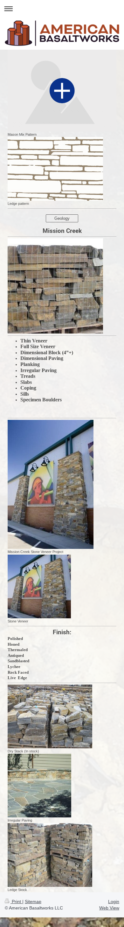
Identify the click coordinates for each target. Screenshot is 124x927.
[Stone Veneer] (39, 586)
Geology (62, 218)
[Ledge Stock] (50, 855)
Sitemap (33, 901)
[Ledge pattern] (55, 169)
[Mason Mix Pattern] (62, 91)
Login (113, 901)
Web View (109, 907)
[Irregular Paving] (39, 785)
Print (16, 901)
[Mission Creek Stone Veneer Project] (50, 484)
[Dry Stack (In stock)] (50, 716)
